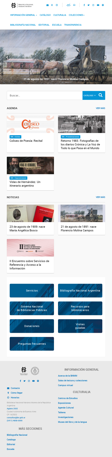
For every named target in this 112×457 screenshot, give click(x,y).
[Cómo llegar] (52, 5)
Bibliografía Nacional (23, 24)
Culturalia (59, 15)
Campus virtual (65, 385)
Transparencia (72, 24)
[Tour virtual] (68, 5)
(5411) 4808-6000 (14, 420)
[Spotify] (103, 5)
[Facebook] (84, 5)
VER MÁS (100, 108)
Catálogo (45, 15)
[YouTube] (98, 5)
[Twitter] (88, 5)
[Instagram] (93, 5)
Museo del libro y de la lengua (72, 421)
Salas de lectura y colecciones (72, 380)
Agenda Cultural (66, 407)
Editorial (44, 24)
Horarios (14, 397)
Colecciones (76, 15)
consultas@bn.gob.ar (16, 417)
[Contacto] (47, 5)
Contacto (15, 388)
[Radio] (74, 5)
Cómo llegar (16, 392)
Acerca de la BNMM (67, 375)
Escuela (56, 24)
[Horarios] (57, 5)
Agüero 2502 (12, 408)
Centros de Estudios (68, 398)
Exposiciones (64, 402)
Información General (23, 15)
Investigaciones (65, 417)
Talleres (62, 412)
